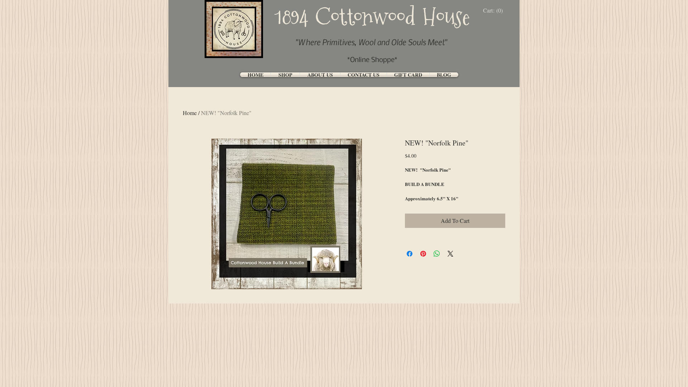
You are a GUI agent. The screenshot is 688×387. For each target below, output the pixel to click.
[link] (494, 10)
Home (190, 112)
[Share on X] (450, 253)
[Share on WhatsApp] (437, 253)
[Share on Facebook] (409, 253)
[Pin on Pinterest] (423, 253)
